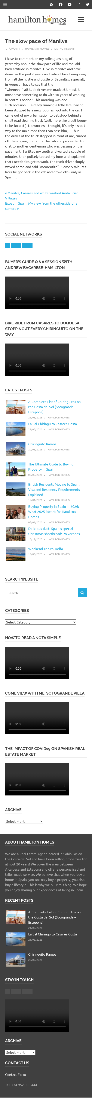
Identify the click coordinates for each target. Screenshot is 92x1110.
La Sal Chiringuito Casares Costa (52, 423)
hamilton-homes (37, 48)
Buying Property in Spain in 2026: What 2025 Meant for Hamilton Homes (53, 511)
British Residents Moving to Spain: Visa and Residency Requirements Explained (54, 489)
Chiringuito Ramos (42, 444)
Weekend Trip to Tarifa (45, 548)
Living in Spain (64, 48)
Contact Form (15, 1074)
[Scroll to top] (84, 1102)
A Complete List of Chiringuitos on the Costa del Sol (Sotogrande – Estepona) (54, 406)
